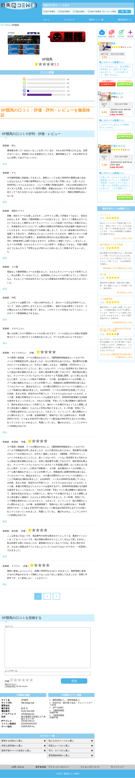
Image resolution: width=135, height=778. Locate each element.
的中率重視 (50, 11)
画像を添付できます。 (11, 684)
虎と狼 (103, 274)
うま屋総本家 (106, 299)
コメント (9, 626)
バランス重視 (110, 11)
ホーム (47, 20)
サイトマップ (117, 767)
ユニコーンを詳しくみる (123, 238)
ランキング (69, 20)
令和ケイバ (117, 93)
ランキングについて (90, 767)
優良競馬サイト (125, 20)
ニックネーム (11, 671)
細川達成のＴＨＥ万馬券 (111, 245)
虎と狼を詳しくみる (124, 292)
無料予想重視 (95, 11)
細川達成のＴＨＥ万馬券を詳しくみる (117, 268)
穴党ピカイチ (118, 146)
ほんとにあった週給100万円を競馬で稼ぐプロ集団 (115, 330)
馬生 (113, 43)
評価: (7, 681)
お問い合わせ (17, 767)
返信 (5, 164)
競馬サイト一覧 (96, 20)
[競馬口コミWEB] (19, 10)
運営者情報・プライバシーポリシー (52, 767)
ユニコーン (105, 215)
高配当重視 (80, 11)
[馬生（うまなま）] (107, 85)
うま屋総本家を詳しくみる (122, 322)
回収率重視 (65, 11)
